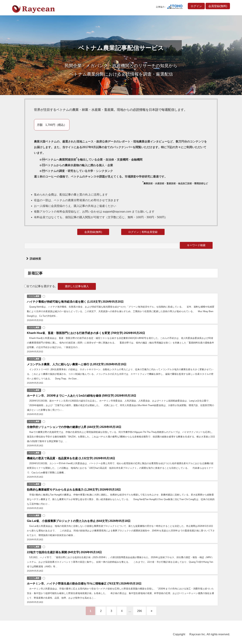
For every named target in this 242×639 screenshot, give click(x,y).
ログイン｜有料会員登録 (142, 232)
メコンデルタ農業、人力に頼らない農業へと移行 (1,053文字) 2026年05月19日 (76, 364)
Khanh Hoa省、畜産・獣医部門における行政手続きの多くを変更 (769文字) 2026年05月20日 (86, 332)
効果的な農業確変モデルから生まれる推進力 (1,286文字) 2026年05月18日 (74, 489)
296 (139, 610)
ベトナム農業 (34, 296)
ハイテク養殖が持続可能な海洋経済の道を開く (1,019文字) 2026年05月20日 (75, 301)
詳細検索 (35, 258)
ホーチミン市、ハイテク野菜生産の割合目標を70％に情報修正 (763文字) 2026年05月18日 (84, 583)
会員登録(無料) (217, 6)
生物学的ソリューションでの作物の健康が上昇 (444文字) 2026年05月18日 (74, 426)
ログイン (196, 6)
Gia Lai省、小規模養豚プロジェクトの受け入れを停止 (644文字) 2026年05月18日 (79, 520)
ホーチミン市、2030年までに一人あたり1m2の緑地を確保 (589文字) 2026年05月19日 (81, 395)
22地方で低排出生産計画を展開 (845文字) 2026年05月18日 (64, 552)
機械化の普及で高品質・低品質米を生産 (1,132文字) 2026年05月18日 (71, 458)
